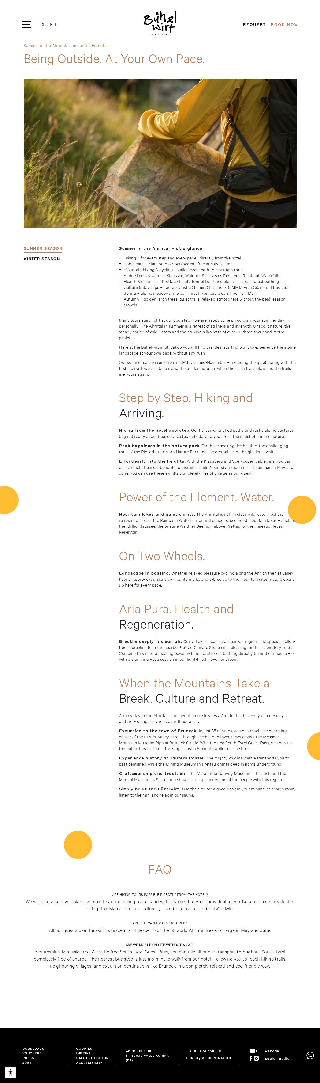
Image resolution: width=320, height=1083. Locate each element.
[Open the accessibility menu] (10, 1072)
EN (50, 24)
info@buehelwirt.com (210, 1058)
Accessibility (89, 1062)
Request (254, 24)
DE (43, 24)
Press (28, 1058)
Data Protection (92, 1058)
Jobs (27, 1062)
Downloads (33, 1048)
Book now (284, 24)
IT (57, 24)
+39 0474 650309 (205, 1051)
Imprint (83, 1053)
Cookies (84, 1048)
